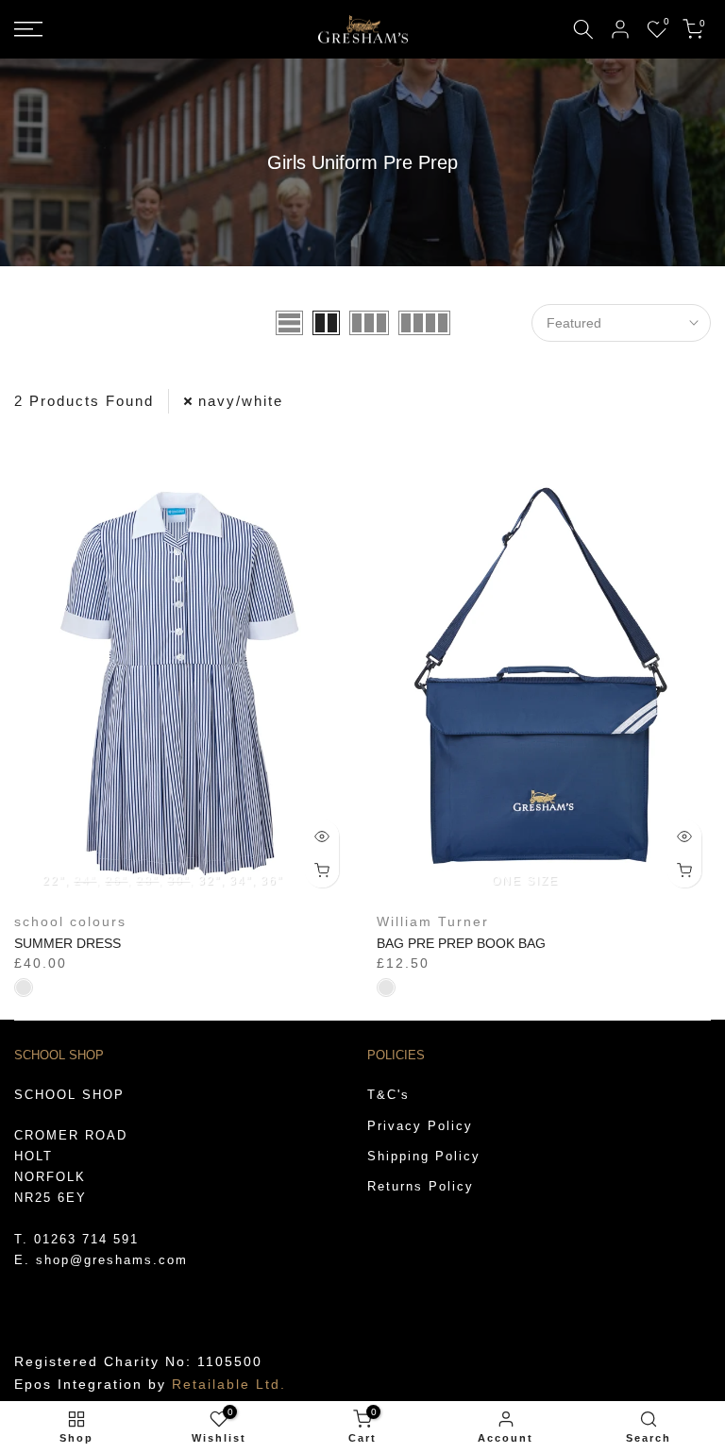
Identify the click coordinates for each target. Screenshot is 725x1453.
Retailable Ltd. (229, 1384)
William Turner (433, 921)
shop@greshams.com (112, 1260)
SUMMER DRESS (67, 943)
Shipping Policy (424, 1156)
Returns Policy (420, 1186)
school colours (70, 921)
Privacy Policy (420, 1126)
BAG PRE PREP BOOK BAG (461, 943)
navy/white (240, 401)
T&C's (388, 1095)
